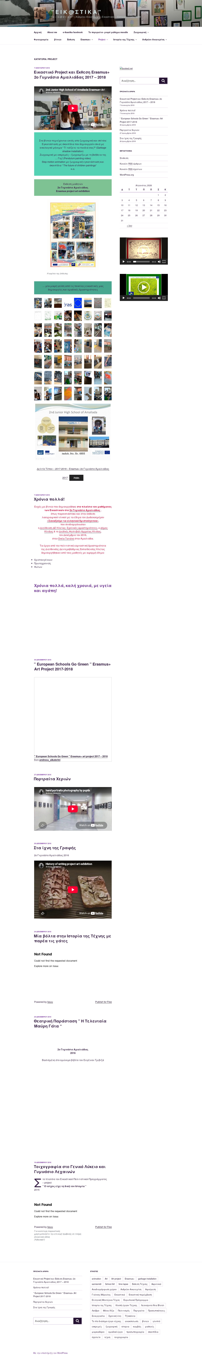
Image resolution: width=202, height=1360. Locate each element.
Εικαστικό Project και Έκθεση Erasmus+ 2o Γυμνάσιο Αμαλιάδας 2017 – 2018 (72, 74)
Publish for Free (103, 1002)
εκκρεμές (97, 1326)
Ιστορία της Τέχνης (123, 39)
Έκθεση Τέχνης (140, 1283)
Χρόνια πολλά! (49, 499)
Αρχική (38, 32)
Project (101, 39)
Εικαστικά (119, 1294)
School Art (110, 1283)
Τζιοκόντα (130, 1315)
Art (106, 1278)
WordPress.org (127, 174)
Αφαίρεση (150, 1289)
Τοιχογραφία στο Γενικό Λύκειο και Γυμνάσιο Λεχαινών (70, 1169)
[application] (144, 250)
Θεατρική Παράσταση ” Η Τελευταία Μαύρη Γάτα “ (70, 1023)
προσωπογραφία (135, 1331)
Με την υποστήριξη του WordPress (50, 1352)
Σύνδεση (124, 158)
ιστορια (125, 1326)
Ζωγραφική (140, 32)
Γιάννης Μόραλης (101, 1294)
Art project (116, 1278)
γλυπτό (156, 1321)
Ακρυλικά (156, 1283)
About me (52, 32)
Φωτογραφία (41, 39)
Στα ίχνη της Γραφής (55, 847)
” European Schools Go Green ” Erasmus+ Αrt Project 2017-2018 (72, 666)
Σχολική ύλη (115, 1315)
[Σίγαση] (159, 261)
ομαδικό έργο (115, 1331)
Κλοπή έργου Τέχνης (126, 1305)
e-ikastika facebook (73, 32)
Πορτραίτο (139, 1310)
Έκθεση (71, 39)
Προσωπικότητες (156, 1310)
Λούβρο (95, 1310)
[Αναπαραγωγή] (123, 261)
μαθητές (149, 1326)
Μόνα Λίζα (108, 1310)
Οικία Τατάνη (66, 538)
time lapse (123, 1283)
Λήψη (76, 477)
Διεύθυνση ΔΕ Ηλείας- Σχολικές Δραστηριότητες (68, 528)
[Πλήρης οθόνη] (164, 261)
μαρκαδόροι (98, 1331)
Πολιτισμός (124, 1310)
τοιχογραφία (121, 1337)
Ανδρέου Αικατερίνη (153, 39)
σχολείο (96, 1337)
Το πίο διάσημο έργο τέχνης (106, 1321)
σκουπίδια (153, 1331)
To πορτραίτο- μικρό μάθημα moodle (108, 32)
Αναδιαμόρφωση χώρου (104, 1289)
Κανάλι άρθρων (130, 163)
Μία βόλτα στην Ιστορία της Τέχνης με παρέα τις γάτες (72, 938)
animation (96, 1278)
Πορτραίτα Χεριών (52, 778)
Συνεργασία (98, 1315)
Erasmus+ (86, 39)
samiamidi (96, 1283)
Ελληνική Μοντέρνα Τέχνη (106, 1299)
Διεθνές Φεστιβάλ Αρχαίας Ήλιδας (80, 531)
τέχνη (107, 1337)
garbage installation (147, 1278)
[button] (144, 251)
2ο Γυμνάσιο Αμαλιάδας (85, 510)
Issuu (50, 1002)
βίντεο (57, 39)
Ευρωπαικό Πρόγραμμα (135, 1299)
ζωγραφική (111, 1326)
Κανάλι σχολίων (131, 169)
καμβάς (137, 1326)
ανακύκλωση (131, 1321)
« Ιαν (129, 225)
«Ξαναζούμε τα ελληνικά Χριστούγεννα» (72, 520)
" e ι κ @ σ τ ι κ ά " (76, 12)
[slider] (141, 261)
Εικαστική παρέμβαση (140, 1294)
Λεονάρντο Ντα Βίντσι (152, 1305)
